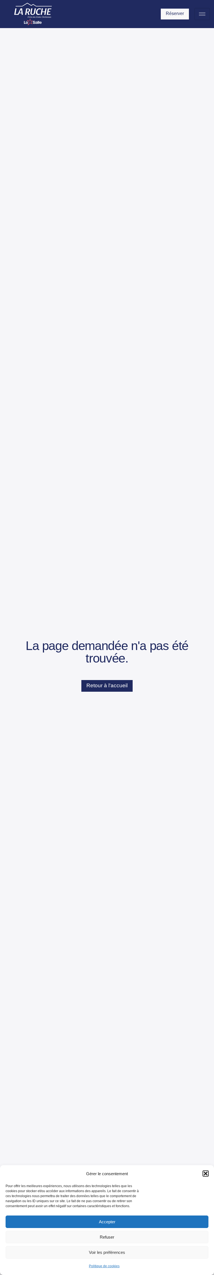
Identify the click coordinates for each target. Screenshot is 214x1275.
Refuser (107, 1237)
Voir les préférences (107, 1252)
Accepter (107, 1221)
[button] (205, 1173)
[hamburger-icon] (202, 14)
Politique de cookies (104, 1266)
